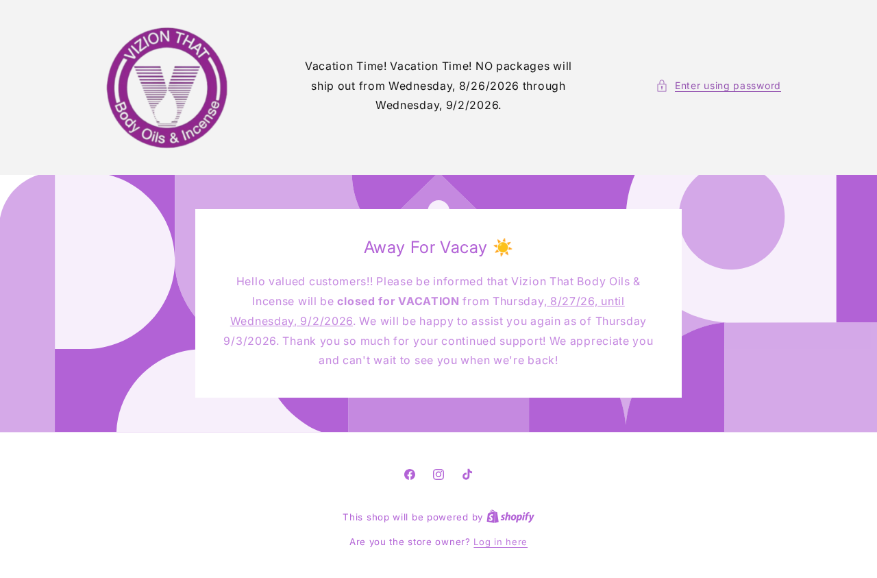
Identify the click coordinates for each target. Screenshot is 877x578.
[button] (718, 85)
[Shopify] (510, 516)
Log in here (500, 541)
